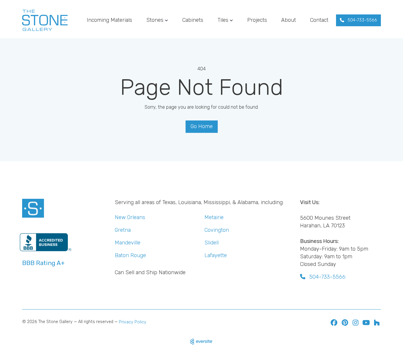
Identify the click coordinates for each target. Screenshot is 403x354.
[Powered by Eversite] (201, 342)
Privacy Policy (132, 322)
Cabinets (192, 20)
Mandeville (127, 242)
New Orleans (130, 217)
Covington (216, 230)
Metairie (214, 217)
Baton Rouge (130, 255)
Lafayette (215, 255)
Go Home (202, 126)
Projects (257, 20)
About (288, 20)
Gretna (123, 230)
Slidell (211, 242)
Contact (319, 20)
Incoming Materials (109, 20)
